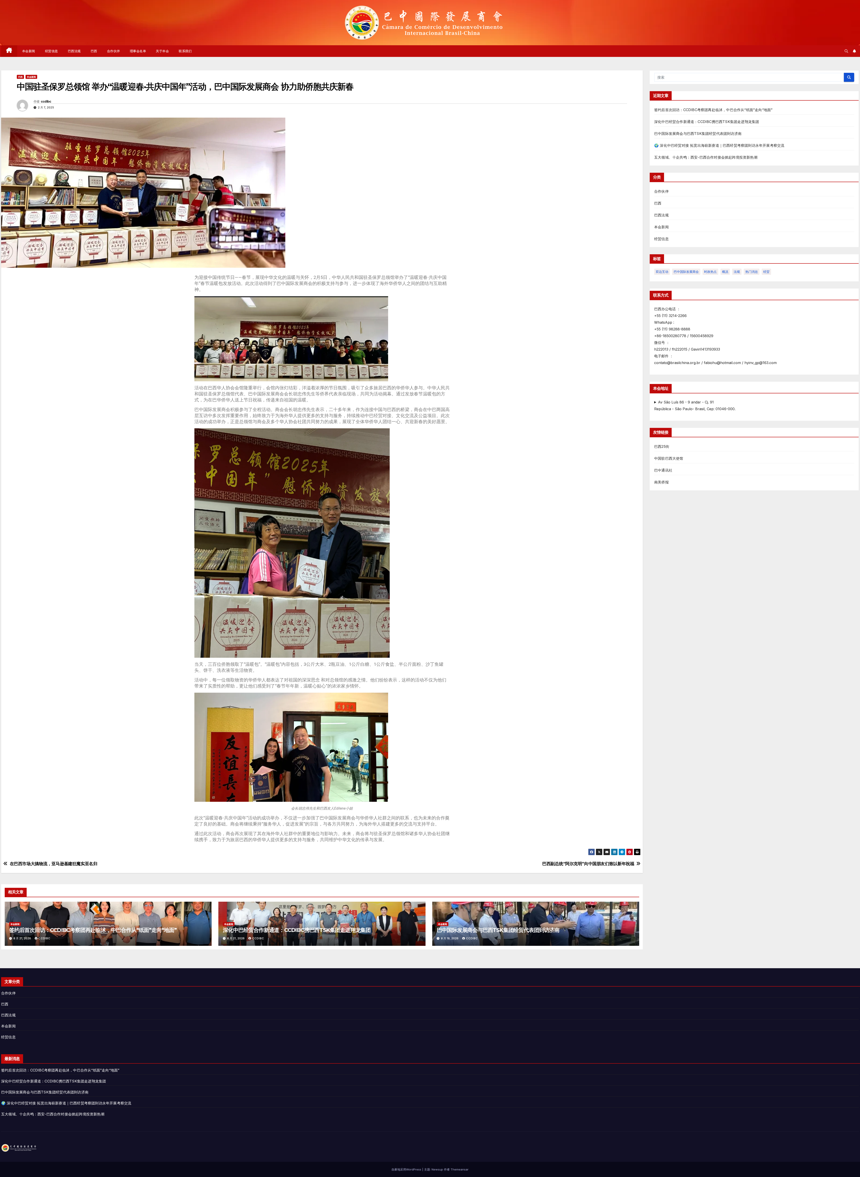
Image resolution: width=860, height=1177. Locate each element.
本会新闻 (28, 51)
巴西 (94, 51)
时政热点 (710, 272)
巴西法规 (74, 51)
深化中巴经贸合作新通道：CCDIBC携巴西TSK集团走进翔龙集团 (297, 930)
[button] (846, 51)
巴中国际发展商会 (686, 272)
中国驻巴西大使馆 (668, 458)
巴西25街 (661, 446)
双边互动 (662, 272)
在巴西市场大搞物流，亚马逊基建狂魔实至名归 (53, 863)
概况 (725, 272)
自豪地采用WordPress (406, 1169)
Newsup (437, 1169)
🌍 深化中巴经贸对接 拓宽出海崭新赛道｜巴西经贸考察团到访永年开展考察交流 (719, 145)
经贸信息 (51, 51)
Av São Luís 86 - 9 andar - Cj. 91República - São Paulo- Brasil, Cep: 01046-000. (694, 405)
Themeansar (460, 1169)
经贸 (766, 272)
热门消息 (751, 272)
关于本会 (162, 51)
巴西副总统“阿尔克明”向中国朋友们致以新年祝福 (588, 863)
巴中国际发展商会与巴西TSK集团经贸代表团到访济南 (498, 930)
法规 (737, 272)
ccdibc (46, 101)
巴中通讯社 (663, 470)
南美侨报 (661, 482)
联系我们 (185, 51)
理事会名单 (138, 51)
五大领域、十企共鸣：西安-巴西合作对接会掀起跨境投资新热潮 (705, 157)
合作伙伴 (113, 51)
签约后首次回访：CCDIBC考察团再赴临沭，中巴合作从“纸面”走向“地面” (93, 930)
